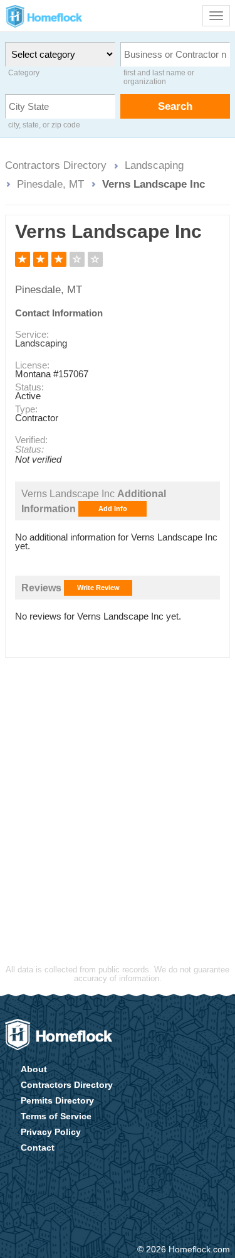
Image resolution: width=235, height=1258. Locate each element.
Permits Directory (57, 1100)
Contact (38, 1147)
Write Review (98, 587)
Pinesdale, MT (50, 184)
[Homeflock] (58, 1034)
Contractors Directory (56, 165)
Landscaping (154, 165)
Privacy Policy (51, 1132)
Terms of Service (56, 1116)
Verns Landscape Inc (153, 184)
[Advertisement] (117, 791)
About (34, 1069)
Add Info (112, 508)
